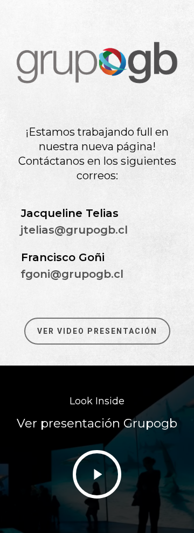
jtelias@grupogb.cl (74, 229)
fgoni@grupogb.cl (71, 274)
